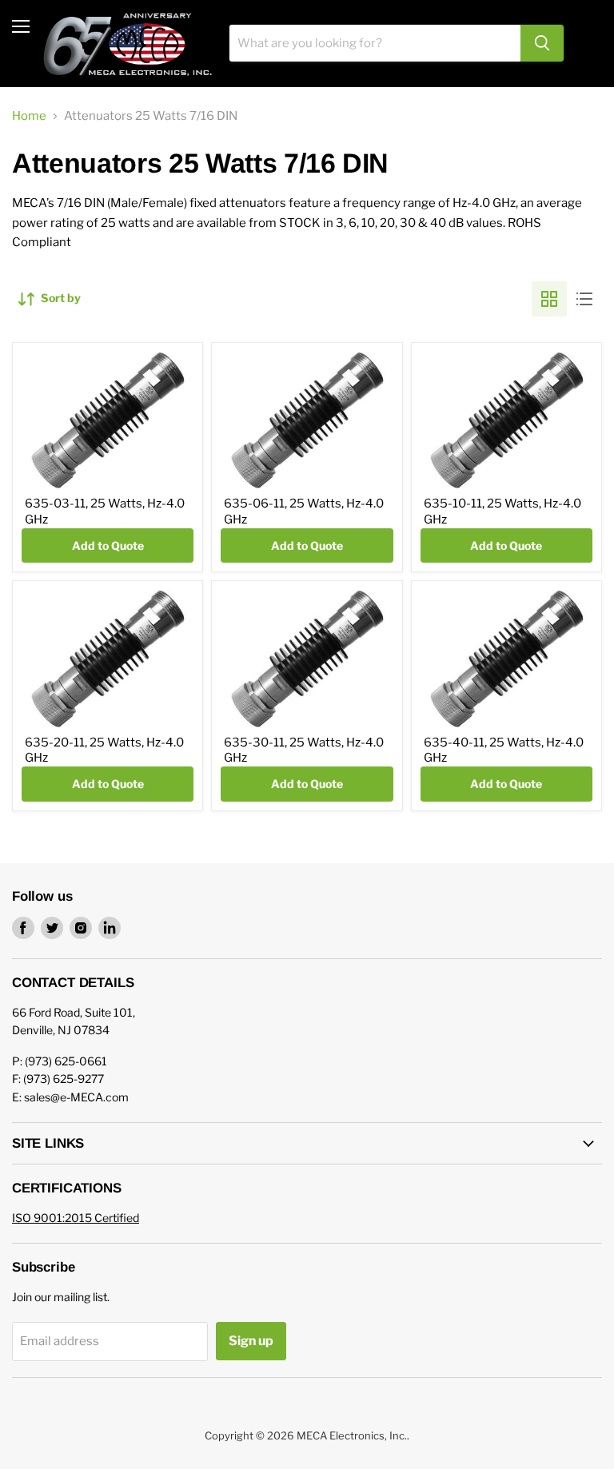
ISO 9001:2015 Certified (75, 1217)
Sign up (251, 1340)
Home (29, 116)
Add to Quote (108, 545)
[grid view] (549, 298)
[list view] (584, 298)
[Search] (542, 43)
